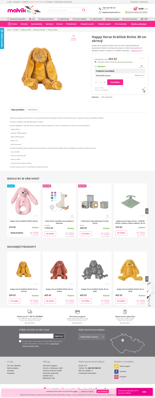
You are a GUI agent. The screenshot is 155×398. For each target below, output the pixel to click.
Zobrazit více (136, 50)
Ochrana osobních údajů (52, 370)
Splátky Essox (48, 376)
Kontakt (49, 2)
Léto (33, 19)
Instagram (123, 377)
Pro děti (15, 30)
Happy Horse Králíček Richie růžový (24, 221)
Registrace (144, 2)
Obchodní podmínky (50, 373)
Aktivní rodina (97, 19)
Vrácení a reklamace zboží (53, 368)
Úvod (9, 30)
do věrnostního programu (124, 62)
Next (146, 211)
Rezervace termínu (47, 19)
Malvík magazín (125, 366)
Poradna (16, 2)
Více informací (29, 323)
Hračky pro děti (25, 30)
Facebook (10, 373)
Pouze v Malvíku (80, 19)
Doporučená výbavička (17, 19)
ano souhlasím (103, 391)
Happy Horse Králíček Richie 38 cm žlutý (130, 290)
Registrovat (59, 336)
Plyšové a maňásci (39, 30)
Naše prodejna (12, 368)
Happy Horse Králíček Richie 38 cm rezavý (59, 290)
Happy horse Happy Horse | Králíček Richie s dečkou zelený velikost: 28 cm (130, 222)
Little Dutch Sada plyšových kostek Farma (95, 222)
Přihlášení (134, 2)
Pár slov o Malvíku (14, 365)
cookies (75, 391)
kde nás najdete (85, 370)
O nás (9, 2)
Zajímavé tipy (64, 19)
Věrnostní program (50, 365)
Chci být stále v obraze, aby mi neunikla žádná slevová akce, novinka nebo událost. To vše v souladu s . (42, 343)
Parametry (32, 110)
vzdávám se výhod (87, 391)
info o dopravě (106, 97)
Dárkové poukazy (131, 19)
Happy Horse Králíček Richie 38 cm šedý (94, 290)
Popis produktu (17, 110)
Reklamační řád (49, 378)
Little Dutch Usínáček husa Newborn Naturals (59, 222)
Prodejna (25, 2)
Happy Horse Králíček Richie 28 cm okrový (23, 290)
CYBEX (146, 19)
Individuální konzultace (63, 2)
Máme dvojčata (114, 19)
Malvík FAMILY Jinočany (103, 75)
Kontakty (10, 370)
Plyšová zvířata (52, 30)
